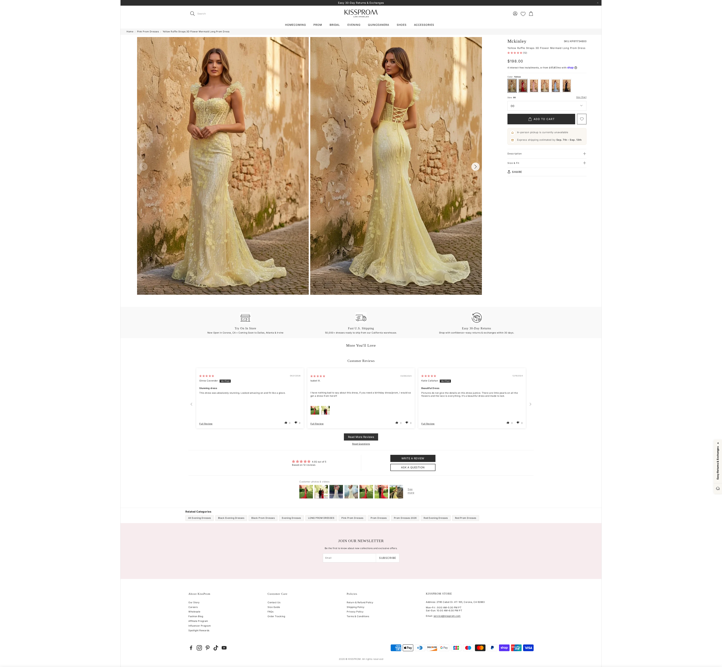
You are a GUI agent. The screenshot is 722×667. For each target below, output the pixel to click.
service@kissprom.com (447, 616)
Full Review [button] (206, 423)
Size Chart (581, 97)
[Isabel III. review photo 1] (314, 410)
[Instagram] (199, 647)
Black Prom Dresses (263, 518)
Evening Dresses (291, 518)
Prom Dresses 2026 (405, 518)
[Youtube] (224, 647)
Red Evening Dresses (436, 518)
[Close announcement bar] (598, 3)
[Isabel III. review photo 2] (325, 410)
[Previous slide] (191, 404)
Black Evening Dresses (231, 518)
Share (517, 171)
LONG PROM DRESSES (321, 518)
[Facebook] (191, 647)
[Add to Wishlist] (581, 119)
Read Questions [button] (361, 443)
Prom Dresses (379, 518)
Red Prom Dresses (465, 518)
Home (130, 31)
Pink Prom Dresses (148, 31)
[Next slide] (530, 404)
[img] (206, 376)
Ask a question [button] (413, 467)
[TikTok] (215, 647)
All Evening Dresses (199, 518)
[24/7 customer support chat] (718, 488)
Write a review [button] (412, 458)
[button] (212, 13)
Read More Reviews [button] (361, 436)
